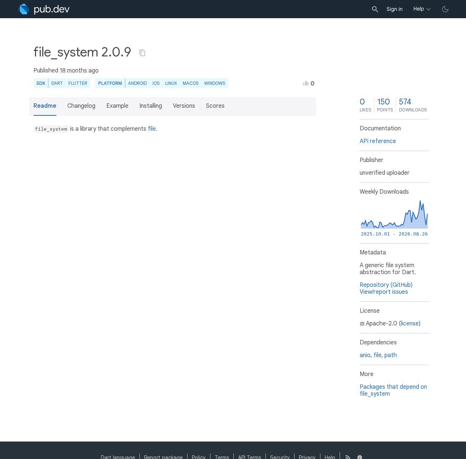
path (390, 355)
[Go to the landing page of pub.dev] (44, 9)
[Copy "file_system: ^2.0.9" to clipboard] (142, 52)
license (410, 323)
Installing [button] (150, 106)
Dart (57, 83)
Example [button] (117, 106)
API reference (378, 141)
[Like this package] (306, 83)
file (152, 128)
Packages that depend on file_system (393, 390)
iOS (156, 83)
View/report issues (384, 292)
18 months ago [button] (79, 70)
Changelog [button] (81, 106)
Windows (214, 83)
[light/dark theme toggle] (445, 9)
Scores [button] (215, 106)
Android (137, 83)
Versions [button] (184, 106)
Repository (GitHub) (386, 285)
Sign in (395, 9)
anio (365, 355)
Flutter (77, 83)
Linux (171, 83)
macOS (190, 83)
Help (419, 8)
